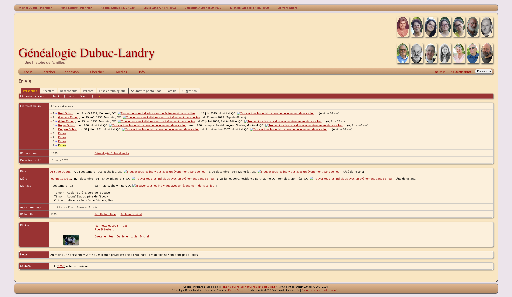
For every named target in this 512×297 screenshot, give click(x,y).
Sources (84, 96)
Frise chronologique (112, 91)
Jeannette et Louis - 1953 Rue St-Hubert (111, 227)
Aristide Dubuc (60, 171)
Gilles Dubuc (66, 121)
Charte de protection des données (321, 290)
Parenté (88, 91)
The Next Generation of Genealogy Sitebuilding (249, 286)
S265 (61, 266)
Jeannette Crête (60, 178)
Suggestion (189, 91)
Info (142, 72)
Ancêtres (48, 91)
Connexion (71, 72)
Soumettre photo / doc (146, 91)
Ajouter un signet (461, 72)
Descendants (68, 91)
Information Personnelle (33, 96)
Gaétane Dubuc (68, 117)
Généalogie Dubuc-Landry (86, 52)
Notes (71, 96)
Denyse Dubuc (67, 129)
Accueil (29, 72)
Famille (171, 91)
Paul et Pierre (235, 290)
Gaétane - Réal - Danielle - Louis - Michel (122, 236)
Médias (121, 72)
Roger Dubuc (66, 125)
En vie (62, 133)
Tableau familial (131, 214)
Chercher (48, 72)
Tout (98, 96)
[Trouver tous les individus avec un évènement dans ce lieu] (157, 113)
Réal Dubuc (65, 113)
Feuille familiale (105, 214)
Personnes (30, 91)
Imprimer (439, 72)
